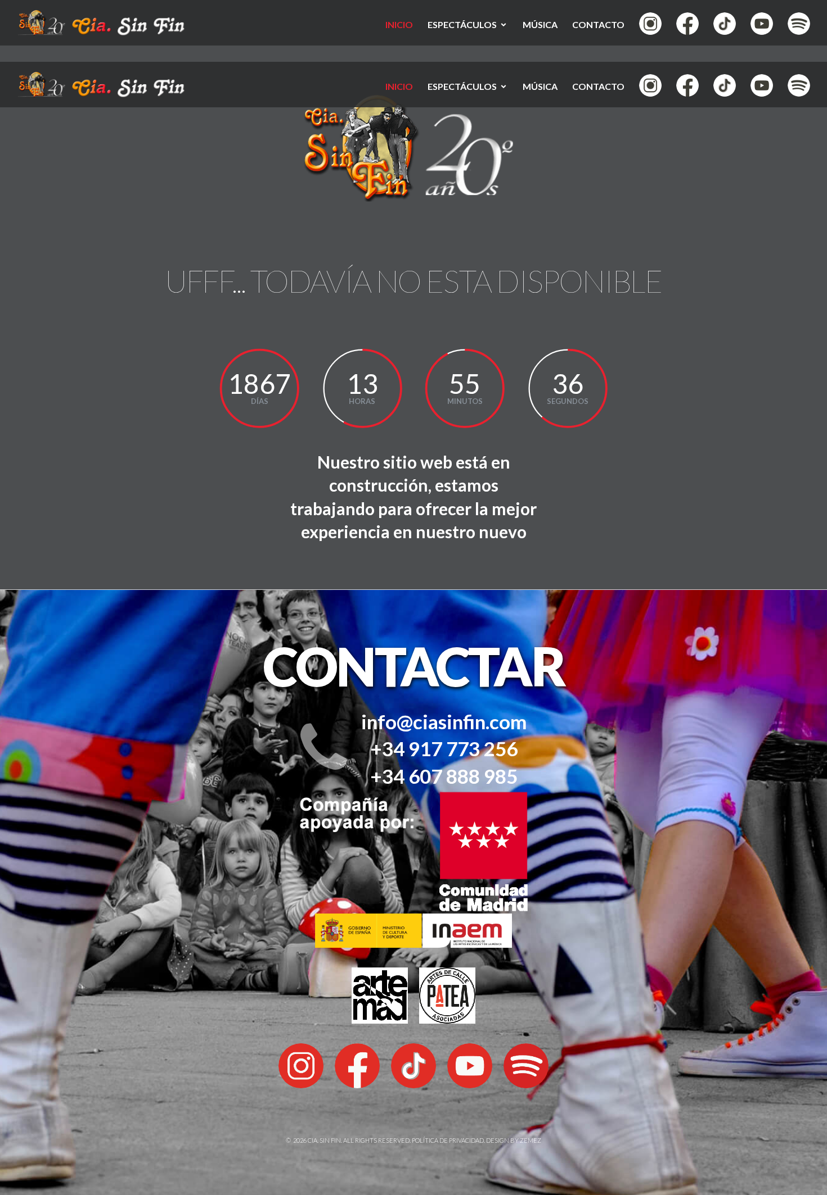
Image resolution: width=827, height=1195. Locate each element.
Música (540, 24)
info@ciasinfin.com (444, 721)
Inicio (399, 24)
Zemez (530, 1140)
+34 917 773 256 (444, 748)
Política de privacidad (448, 1140)
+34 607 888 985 (444, 776)
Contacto (598, 24)
